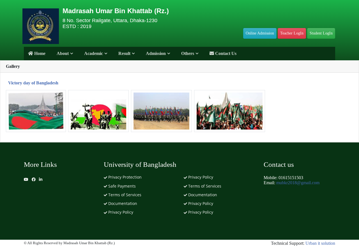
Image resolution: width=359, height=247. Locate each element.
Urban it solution (320, 243)
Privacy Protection (124, 177)
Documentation (122, 203)
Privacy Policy (120, 212)
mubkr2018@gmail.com (297, 182)
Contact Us (225, 53)
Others (187, 53)
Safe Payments (121, 186)
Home (39, 53)
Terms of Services (124, 194)
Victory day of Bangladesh (33, 82)
